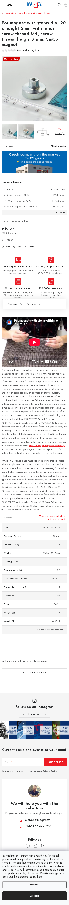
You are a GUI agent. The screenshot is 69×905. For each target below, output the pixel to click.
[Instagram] (35, 846)
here (40, 877)
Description (12, 303)
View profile (32, 714)
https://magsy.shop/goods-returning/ (47, 445)
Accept (34, 896)
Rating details (34, 50)
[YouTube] (43, 846)
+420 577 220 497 (37, 826)
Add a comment (34, 672)
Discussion (31, 303)
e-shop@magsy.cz (37, 820)
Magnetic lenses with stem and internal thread (52, 517)
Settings (35, 884)
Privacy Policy (50, 771)
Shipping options (59, 146)
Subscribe (55, 762)
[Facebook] (28, 846)
